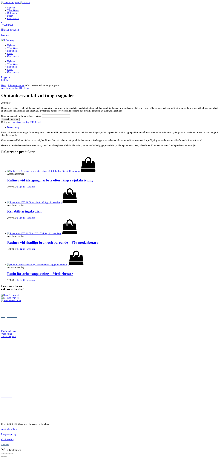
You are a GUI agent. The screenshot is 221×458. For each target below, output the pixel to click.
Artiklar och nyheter (10, 353)
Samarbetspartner (9, 413)
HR (21, 88)
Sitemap (5, 444)
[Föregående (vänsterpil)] (2, 456)
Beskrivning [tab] (13, 127)
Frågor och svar (8, 331)
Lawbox (5, 35)
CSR (3, 416)
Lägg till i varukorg (10, 119)
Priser (10, 15)
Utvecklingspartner (10, 410)
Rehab (27, 88)
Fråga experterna (9, 388)
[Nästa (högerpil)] (5, 456)
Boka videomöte (9, 391)
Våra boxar (6, 333)
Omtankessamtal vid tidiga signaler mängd (21, 116)
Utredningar (7, 351)
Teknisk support (8, 336)
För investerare (8, 419)
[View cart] (3, 24)
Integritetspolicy (8, 434)
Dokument (12, 13)
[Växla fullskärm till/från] (5, 453)
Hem (3, 85)
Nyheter (11, 7)
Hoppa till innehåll (10, 30)
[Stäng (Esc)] (11, 453)
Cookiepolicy (7, 439)
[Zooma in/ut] (2, 453)
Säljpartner (6, 408)
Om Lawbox (13, 18)
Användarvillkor (9, 429)
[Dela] (8, 453)
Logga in (9, 24)
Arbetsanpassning (16, 85)
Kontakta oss (7, 402)
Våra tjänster (13, 10)
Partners (5, 405)
